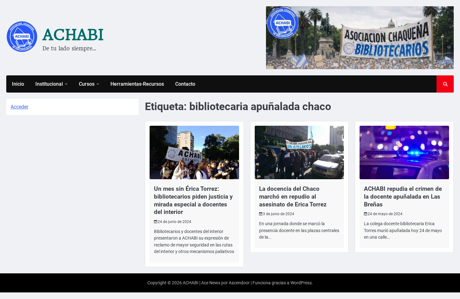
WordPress (301, 282)
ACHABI (73, 34)
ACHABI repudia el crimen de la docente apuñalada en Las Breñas (403, 196)
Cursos (87, 84)
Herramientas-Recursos (137, 84)
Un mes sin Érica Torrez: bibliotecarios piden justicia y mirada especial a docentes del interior (193, 200)
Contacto (185, 84)
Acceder (19, 107)
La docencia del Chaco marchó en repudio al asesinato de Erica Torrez (293, 196)
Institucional (49, 84)
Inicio (18, 84)
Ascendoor (239, 282)
